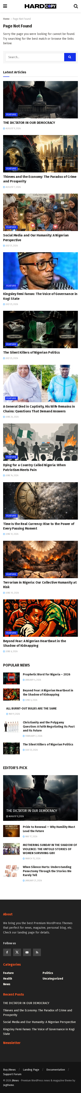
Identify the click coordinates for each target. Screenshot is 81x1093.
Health (7, 978)
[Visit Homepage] (40, 6)
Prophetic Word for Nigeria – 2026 (46, 674)
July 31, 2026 (11, 246)
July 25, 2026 (11, 304)
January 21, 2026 (33, 880)
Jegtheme (8, 1085)
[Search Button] (76, 6)
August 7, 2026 (13, 187)
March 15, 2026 (32, 858)
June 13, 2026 (11, 534)
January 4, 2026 (33, 680)
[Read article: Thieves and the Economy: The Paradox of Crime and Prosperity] (40, 153)
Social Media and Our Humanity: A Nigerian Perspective (39, 1022)
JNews (15, 1080)
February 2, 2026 (33, 736)
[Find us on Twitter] (17, 952)
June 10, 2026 (12, 593)
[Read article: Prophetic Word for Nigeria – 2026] (11, 678)
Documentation (55, 1069)
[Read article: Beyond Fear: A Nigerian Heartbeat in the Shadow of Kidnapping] (40, 618)
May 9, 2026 (14, 714)
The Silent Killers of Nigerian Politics (31, 352)
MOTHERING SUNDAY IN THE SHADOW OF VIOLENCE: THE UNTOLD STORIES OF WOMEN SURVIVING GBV (50, 849)
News (6, 984)
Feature (11, 114)
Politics (48, 973)
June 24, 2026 (11, 417)
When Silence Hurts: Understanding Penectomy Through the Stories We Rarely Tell (47, 871)
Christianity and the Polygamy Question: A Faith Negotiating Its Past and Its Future (49, 726)
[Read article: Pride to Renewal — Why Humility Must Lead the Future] (11, 831)
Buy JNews (9, 1069)
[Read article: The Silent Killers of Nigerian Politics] (40, 329)
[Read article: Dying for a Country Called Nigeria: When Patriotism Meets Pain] (40, 442)
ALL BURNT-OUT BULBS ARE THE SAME (31, 708)
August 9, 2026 (13, 128)
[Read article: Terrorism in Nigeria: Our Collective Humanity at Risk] (40, 559)
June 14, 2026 (11, 475)
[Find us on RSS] (37, 952)
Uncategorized (53, 978)
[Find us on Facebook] (7, 952)
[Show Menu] (5, 6)
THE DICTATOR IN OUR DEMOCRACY (29, 123)
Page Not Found (22, 18)
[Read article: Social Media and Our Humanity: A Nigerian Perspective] (40, 212)
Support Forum (12, 1074)
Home (6, 18)
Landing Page (31, 1069)
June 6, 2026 (11, 651)
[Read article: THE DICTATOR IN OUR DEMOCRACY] (40, 99)
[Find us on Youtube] (27, 952)
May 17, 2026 (31, 836)
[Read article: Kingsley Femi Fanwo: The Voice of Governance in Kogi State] (40, 271)
